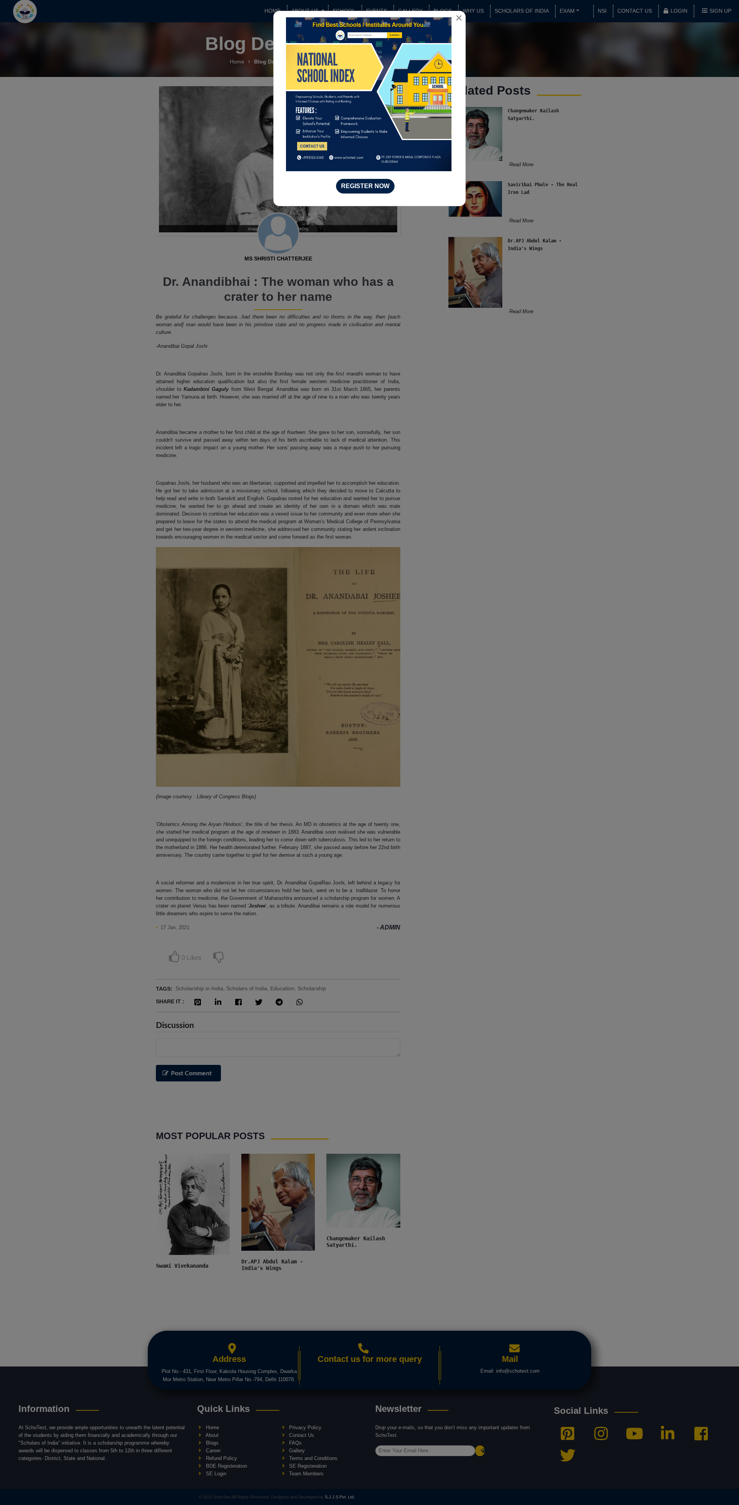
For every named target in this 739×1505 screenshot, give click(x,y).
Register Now (365, 186)
